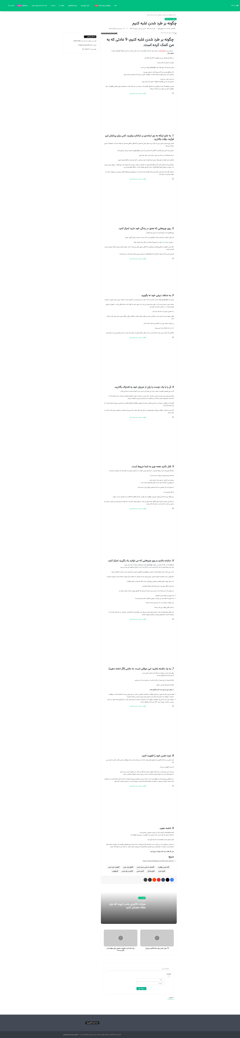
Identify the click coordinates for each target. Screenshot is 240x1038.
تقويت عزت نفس (113, 867)
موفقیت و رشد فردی (167, 15)
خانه (115, 6)
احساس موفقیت (163, 867)
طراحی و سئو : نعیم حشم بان (70, 1035)
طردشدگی (151, 871)
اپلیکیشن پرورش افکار (103, 6)
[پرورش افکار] (234, 5)
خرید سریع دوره (85, 6)
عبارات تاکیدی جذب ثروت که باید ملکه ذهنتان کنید (127, 906)
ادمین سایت (161, 28)
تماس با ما (11, 6)
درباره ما (53, 6)
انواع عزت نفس (127, 867)
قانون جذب (142, 898)
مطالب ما (61, 6)
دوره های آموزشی (72, 6)
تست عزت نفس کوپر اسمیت (39, 6)
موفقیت (114, 871)
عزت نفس (140, 871)
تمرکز (163, 242)
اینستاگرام (23, 6)
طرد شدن (161, 871)
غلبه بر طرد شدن (127, 871)
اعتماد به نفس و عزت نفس (145, 867)
